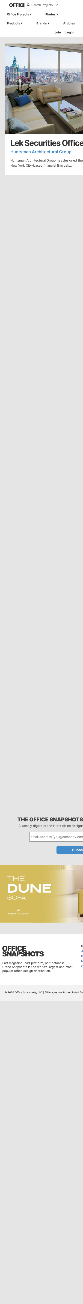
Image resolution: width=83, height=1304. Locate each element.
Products (13, 23)
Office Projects (18, 14)
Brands (41, 23)
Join (58, 32)
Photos (50, 14)
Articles (69, 23)
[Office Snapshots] (14, 5)
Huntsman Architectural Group (40, 151)
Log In (69, 32)
